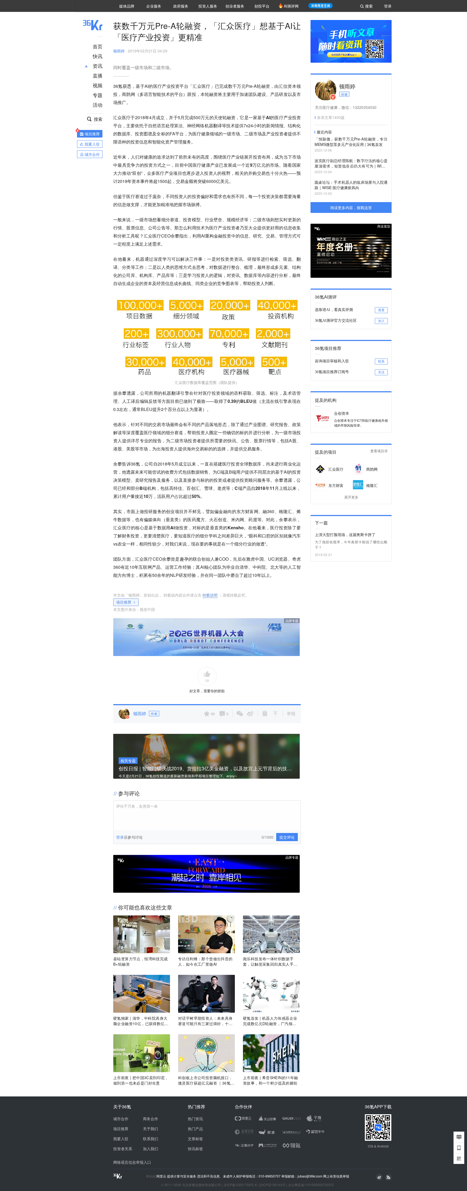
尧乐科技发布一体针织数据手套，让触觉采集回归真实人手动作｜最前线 (270, 961)
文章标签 (195, 1138)
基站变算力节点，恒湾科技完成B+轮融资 (140, 961)
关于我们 (150, 1128)
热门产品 (195, 1128)
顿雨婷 (119, 50)
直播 (97, 75)
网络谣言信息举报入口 (132, 1162)
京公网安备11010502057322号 (311, 1184)
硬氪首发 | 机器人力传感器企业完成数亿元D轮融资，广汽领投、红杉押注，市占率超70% (270, 1020)
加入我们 (150, 1148)
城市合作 (120, 1118)
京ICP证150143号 (272, 1184)
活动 (97, 104)
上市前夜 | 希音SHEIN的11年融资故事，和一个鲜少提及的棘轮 (270, 1080)
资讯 (97, 65)
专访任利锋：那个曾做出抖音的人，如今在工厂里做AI (205, 961)
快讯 (97, 55)
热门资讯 (195, 1118)
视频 (97, 85)
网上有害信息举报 (336, 1176)
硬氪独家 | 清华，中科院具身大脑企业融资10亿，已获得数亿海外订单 (140, 1020)
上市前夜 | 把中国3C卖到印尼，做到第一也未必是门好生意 (141, 1080)
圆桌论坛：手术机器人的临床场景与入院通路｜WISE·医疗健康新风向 (351, 184)
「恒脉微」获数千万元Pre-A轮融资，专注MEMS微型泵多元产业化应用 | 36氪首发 (351, 141)
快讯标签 (195, 1148)
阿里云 (161, 1176)
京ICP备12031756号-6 (240, 1184)
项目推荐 (123, 602)
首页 (97, 46)
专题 (97, 94)
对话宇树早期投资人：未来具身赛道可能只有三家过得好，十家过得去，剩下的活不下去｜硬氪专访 (205, 1020)
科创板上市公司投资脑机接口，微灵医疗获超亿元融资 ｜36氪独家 (206, 1080)
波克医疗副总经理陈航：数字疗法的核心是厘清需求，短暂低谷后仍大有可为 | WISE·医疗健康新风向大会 (351, 163)
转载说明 (210, 595)
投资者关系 (122, 1148)
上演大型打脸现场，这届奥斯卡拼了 (345, 534)
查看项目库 (379, 451)
